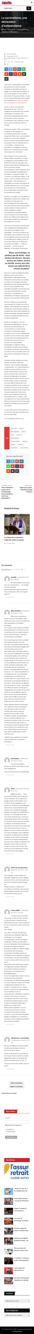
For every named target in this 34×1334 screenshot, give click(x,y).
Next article (28, 485)
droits (12, 435)
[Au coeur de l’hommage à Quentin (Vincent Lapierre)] (8, 1221)
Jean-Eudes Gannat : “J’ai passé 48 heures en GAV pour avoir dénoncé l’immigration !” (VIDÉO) (21, 1200)
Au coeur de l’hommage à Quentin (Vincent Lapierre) (21, 1220)
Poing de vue (11, 29)
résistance (20, 444)
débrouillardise (15, 431)
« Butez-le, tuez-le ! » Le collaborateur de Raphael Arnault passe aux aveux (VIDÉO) (21, 1190)
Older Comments (16, 1083)
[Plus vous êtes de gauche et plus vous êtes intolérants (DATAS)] (8, 1250)
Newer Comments (16, 1087)
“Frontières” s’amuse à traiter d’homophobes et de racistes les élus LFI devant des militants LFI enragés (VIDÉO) (21, 1259)
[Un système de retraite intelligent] (16, 1171)
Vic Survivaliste (24, 447)
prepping (24, 441)
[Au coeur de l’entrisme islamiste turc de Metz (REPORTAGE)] (8, 1280)
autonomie (14, 428)
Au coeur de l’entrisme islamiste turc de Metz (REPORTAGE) (21, 1279)
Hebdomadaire (10, 1131)
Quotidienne (10, 1129)
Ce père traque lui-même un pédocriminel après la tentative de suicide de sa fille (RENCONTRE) (22, 1229)
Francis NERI (15, 910)
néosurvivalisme (15, 441)
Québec (13, 444)
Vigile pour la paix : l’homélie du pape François (26, 490)
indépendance (15, 438)
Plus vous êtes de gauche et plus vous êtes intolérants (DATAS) (21, 1249)
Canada (21, 428)
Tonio (13, 788)
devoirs (24, 431)
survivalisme (14, 447)
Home (5, 29)
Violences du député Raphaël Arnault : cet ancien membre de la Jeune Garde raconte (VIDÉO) (21, 1239)
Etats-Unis (19, 435)
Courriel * (8, 1118)
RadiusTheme (18, 1331)
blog (22, 418)
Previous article (7, 485)
